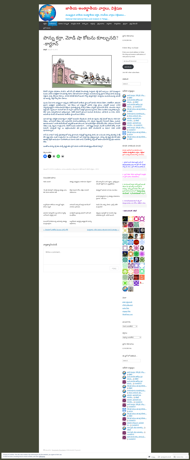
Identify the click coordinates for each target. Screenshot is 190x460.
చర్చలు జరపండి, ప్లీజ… (135, 116)
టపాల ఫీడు (125, 308)
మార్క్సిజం (85, 23)
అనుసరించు (128, 67)
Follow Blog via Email (130, 47)
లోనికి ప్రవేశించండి (127, 305)
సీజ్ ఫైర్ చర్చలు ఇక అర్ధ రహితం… (137, 109)
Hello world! (47, 182)
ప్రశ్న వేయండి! (134, 23)
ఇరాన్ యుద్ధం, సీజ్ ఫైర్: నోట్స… (136, 95)
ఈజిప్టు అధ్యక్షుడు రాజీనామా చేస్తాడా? (80, 182)
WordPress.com (127, 314)
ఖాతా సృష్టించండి (127, 302)
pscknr (131, 134)
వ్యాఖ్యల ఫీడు (126, 311)
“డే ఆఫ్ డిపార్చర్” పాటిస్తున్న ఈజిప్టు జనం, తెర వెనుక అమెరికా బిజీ (55, 191)
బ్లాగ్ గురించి (46, 28)
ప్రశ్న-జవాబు (100, 23)
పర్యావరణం (117, 23)
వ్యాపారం (109, 23)
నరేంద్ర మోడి (75, 169)
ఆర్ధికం (45, 23)
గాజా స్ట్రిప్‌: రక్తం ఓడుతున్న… (135, 427)
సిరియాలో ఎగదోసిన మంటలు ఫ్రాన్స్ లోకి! (55, 230)
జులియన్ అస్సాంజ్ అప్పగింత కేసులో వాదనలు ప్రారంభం (80, 205)
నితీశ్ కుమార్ (82, 169)
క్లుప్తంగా (125, 23)
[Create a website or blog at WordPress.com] (44, 450)
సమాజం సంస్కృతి (63, 23)
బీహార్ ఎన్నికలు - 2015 (93, 169)
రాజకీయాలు (52, 23)
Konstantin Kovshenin (59, 450)
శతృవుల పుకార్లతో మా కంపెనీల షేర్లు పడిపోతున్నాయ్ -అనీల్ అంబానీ (106, 214)
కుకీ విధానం (42, 456)
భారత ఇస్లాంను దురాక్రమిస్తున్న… (136, 113)
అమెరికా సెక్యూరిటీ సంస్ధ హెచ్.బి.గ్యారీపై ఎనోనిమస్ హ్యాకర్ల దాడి (54, 214)
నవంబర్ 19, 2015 (53, 49)
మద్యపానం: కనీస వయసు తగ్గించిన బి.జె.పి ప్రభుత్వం (103, 230)
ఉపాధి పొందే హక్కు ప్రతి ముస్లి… (136, 437)
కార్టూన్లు (92, 23)
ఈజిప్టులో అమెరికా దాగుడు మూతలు (106, 190)
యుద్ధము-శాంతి (75, 23)
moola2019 (138, 106)
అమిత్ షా (69, 169)
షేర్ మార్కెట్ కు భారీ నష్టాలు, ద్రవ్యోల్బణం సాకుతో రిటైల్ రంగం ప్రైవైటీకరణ (107, 183)
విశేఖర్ (45, 50)
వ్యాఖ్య (114, 268)
